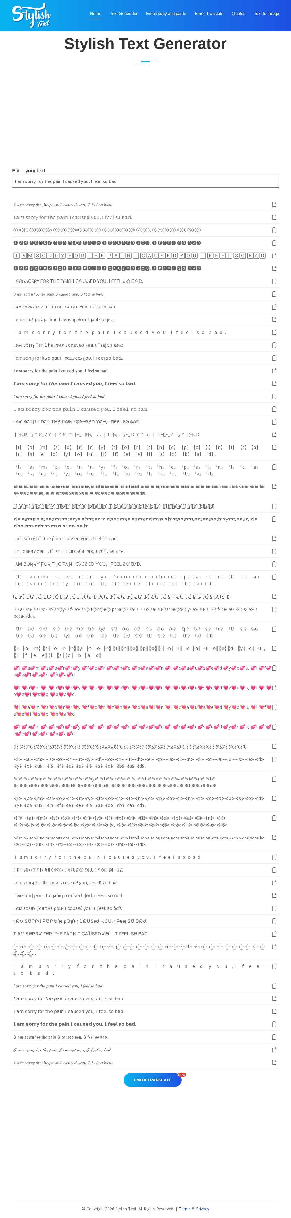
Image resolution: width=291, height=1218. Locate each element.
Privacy (202, 1208)
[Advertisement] (145, 122)
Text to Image (266, 13)
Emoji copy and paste (166, 13)
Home (95, 13)
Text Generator (124, 13)
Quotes (239, 13)
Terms (185, 1208)
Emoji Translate (209, 13)
